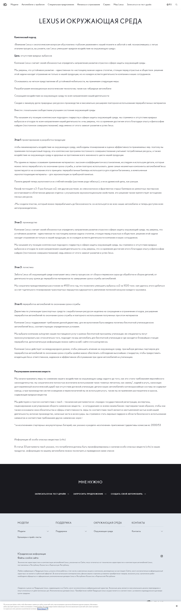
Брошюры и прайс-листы (29, 537)
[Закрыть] (177, 606)
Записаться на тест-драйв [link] (139, 4)
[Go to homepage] (5, 4)
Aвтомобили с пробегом (33, 4)
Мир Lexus (119, 4)
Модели (21, 531)
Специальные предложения (61, 4)
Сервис (106, 4)
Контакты (136, 531)
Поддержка (61, 531)
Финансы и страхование (88, 4)
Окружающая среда (103, 531)
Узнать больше (42, 609)
